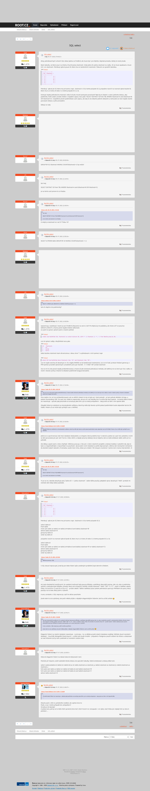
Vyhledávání (54, 25)
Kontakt (34, 788)
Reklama (25, 115)
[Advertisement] (75, 10)
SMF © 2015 (73, 770)
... (27, 39)
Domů (35, 25)
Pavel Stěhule (25, 381)
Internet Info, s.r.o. (52, 785)
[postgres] (25, 398)
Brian (84, 771)
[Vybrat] (46, 69)
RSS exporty (71, 788)
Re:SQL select (48, 158)
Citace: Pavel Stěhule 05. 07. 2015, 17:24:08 (52, 426)
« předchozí (126, 34)
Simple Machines (82, 770)
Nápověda (43, 25)
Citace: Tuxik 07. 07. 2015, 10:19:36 (50, 557)
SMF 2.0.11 (66, 770)
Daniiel (73, 771)
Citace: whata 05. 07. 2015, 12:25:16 (51, 300)
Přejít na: (106, 737)
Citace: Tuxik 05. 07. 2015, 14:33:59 (50, 389)
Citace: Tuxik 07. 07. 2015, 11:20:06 (50, 617)
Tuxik (25, 52)
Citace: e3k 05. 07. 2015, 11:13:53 (50, 210)
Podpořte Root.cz (61, 788)
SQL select (47, 54)
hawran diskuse (25, 683)
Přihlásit (64, 25)
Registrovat (74, 25)
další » (132, 34)
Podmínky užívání (49, 788)
